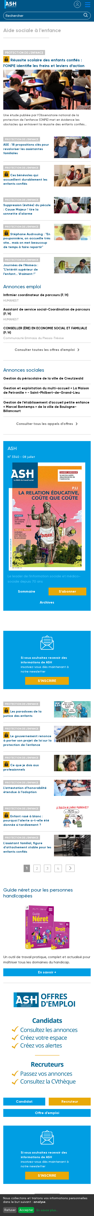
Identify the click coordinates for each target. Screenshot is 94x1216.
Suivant (70, 868)
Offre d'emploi (47, 1113)
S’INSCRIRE (47, 681)
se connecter (74, 4)
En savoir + (47, 972)
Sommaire (26, 591)
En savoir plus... (47, 1210)
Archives (47, 602)
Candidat (24, 1101)
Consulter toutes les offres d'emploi (45, 350)
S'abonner (67, 591)
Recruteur (69, 1101)
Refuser (10, 1210)
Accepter (26, 1210)
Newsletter (47, 642)
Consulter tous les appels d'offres (44, 424)
